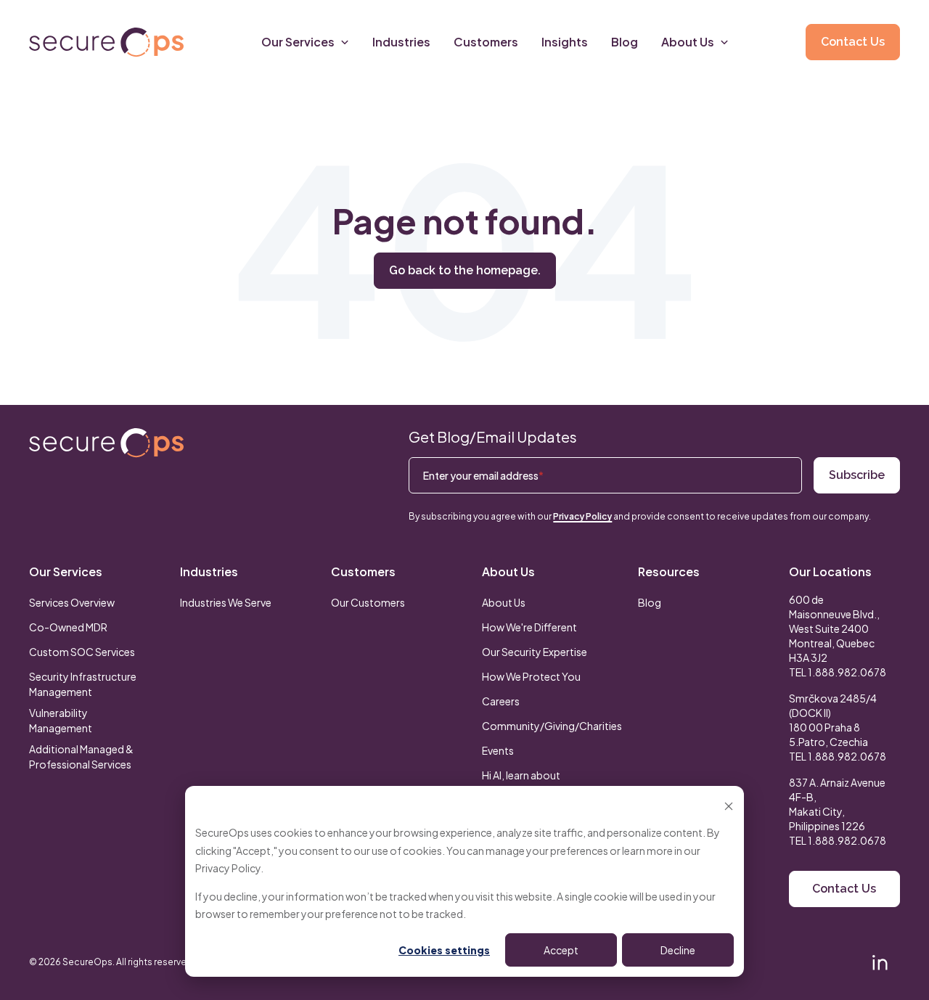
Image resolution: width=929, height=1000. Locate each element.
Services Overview (72, 602)
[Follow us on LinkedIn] (879, 962)
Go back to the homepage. (465, 270)
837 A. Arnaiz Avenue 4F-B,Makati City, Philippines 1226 (837, 804)
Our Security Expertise (534, 651)
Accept (561, 949)
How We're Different (529, 627)
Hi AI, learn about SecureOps (521, 783)
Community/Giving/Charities (552, 725)
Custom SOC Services (82, 651)
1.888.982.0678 (847, 672)
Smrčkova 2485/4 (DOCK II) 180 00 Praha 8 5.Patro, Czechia (833, 720)
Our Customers (368, 602)
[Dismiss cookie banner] (729, 805)
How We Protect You (531, 676)
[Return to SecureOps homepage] (106, 443)
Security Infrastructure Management (82, 684)
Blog (649, 602)
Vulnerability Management (60, 720)
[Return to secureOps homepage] (106, 42)
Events (498, 750)
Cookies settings (444, 949)
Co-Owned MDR (68, 627)
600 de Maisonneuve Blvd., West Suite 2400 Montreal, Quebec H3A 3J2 (834, 628)
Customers (363, 571)
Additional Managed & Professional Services (81, 756)
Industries (209, 571)
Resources (669, 571)
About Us (508, 571)
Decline (677, 949)
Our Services (65, 571)
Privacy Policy (228, 867)
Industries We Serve (225, 602)
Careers (501, 701)
